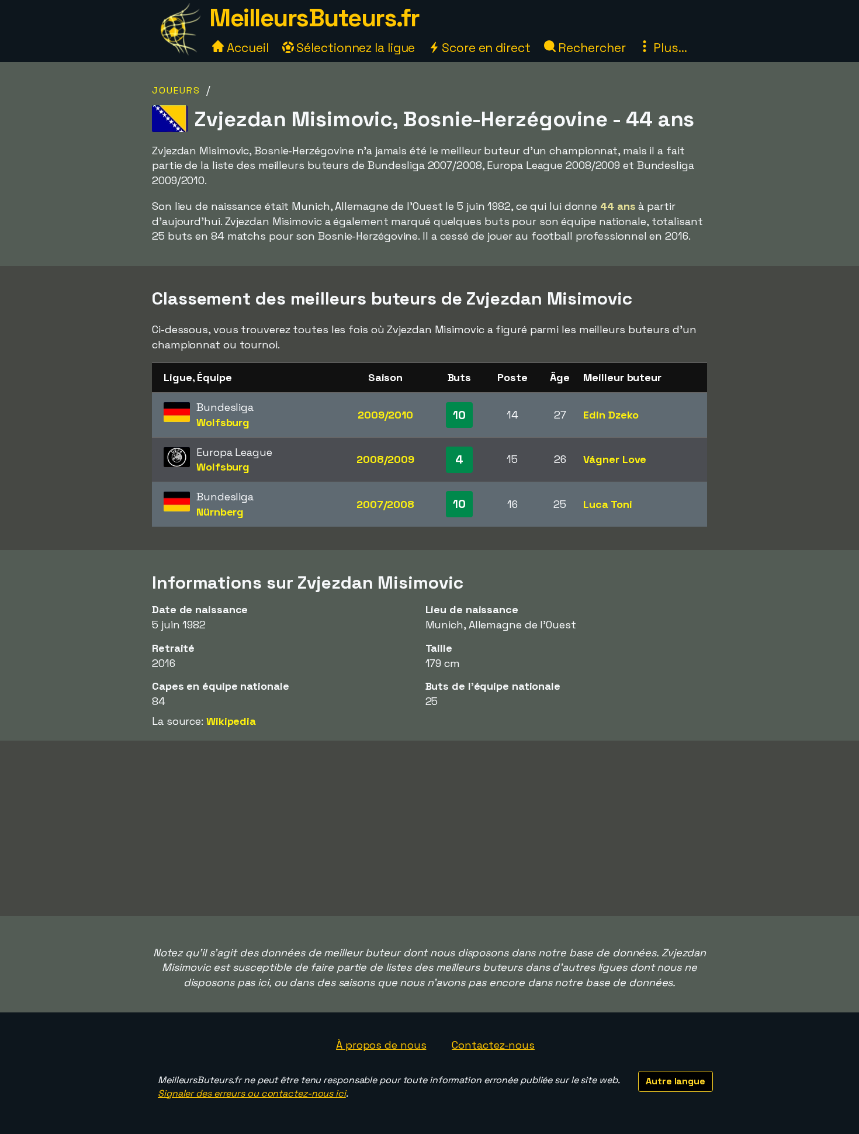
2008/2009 (385, 459)
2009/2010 (385, 414)
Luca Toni (607, 504)
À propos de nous (381, 1045)
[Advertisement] (429, 828)
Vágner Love (614, 459)
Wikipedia (231, 721)
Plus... (668, 48)
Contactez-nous (493, 1045)
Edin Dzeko (610, 414)
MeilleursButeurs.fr (314, 17)
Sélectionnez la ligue (354, 48)
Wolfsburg (223, 422)
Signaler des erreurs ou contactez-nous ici (252, 1093)
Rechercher (591, 48)
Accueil (246, 48)
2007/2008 (385, 504)
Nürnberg (220, 511)
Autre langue (675, 1081)
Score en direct (484, 48)
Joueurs (176, 90)
